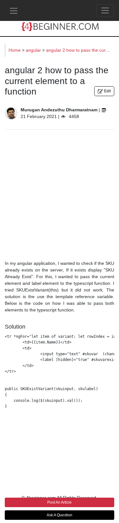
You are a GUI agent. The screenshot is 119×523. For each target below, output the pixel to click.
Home (15, 50)
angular (34, 50)
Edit (107, 91)
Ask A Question (59, 515)
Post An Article (59, 502)
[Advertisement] (59, 194)
